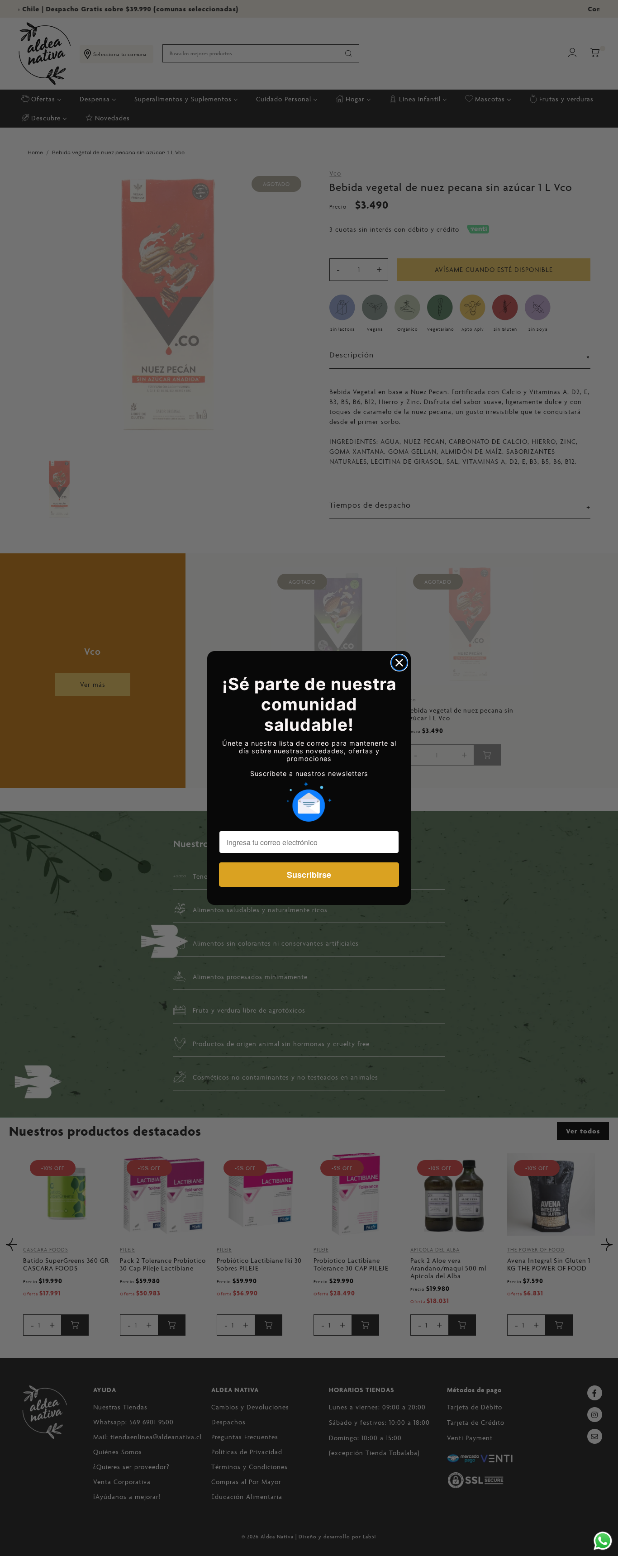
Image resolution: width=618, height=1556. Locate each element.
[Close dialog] (399, 663)
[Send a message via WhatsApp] (602, 1540)
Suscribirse (309, 874)
